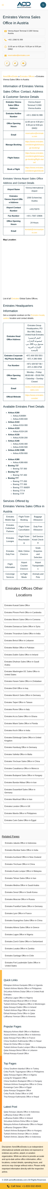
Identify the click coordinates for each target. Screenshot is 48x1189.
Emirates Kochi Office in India (17, 730)
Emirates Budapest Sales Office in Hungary (23, 775)
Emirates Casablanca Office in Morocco (21, 768)
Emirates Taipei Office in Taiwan (18, 702)
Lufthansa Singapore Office (15, 1127)
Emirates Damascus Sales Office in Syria (22, 626)
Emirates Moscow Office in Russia (20, 899)
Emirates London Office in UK (17, 806)
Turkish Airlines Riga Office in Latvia (19, 1010)
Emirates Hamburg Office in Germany (20, 747)
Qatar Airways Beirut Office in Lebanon (20, 1050)
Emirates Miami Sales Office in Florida (21, 723)
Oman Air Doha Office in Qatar (17, 1044)
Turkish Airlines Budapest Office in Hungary (23, 1131)
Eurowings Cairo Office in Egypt (18, 1087)
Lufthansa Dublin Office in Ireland (18, 1118)
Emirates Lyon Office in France (18, 913)
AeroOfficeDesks (10, 76)
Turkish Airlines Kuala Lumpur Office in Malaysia (25, 1047)
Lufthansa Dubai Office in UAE (17, 1115)
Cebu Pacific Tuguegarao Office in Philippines (24, 1072)
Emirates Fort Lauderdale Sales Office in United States (22, 964)
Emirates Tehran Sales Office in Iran (20, 878)
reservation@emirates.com (19, 55)
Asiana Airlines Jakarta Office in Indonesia (22, 1035)
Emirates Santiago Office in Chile (19, 956)
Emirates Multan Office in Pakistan (19, 648)
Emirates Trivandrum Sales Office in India (22, 634)
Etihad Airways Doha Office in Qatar (19, 1013)
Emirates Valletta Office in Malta (18, 754)
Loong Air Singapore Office (15, 1078)
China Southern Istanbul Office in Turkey (21, 1069)
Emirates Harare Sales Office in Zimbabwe (23, 681)
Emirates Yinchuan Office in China (20, 864)
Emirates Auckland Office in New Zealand (23, 857)
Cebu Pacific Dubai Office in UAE (18, 1094)
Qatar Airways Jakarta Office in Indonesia (22, 1112)
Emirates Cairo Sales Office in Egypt (20, 820)
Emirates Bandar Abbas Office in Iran (20, 782)
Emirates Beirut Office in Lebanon (19, 641)
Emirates (15, 299)
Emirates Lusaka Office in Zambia (19, 949)
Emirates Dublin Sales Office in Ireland (21, 655)
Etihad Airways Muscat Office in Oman (20, 1001)
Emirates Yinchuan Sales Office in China (22, 761)
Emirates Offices (27, 76)
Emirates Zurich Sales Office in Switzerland (24, 941)
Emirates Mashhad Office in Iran (18, 799)
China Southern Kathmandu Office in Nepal (22, 1041)
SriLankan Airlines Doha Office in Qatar (21, 1121)
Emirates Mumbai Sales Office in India (21, 850)
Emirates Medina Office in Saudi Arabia (22, 885)
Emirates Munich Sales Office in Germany (22, 695)
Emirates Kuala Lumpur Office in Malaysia (23, 871)
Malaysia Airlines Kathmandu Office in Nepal (23, 1124)
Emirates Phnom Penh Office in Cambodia (22, 612)
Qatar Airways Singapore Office (17, 1090)
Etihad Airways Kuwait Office (16, 1053)
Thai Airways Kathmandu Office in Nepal (21, 1097)
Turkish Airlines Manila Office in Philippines (22, 988)
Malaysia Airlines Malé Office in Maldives (21, 1032)
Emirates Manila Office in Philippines (20, 813)
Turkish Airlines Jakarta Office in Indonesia (22, 1137)
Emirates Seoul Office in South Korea (21, 892)
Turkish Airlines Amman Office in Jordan (21, 1134)
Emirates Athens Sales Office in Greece (22, 927)
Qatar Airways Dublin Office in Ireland (20, 1007)
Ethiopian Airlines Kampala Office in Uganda (23, 985)
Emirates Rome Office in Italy (17, 709)
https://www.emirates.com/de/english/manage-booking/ (34, 145)
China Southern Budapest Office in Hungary (23, 1081)
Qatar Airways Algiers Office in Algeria (20, 1075)
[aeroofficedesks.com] (24, 5)
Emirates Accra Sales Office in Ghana (20, 716)
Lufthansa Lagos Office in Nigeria (18, 998)
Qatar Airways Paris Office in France (19, 1038)
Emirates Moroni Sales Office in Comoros (22, 619)
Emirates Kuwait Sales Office (17, 605)
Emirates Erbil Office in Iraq (16, 688)
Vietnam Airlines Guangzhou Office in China (23, 1084)
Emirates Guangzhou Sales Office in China (23, 920)
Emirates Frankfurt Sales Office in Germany (24, 906)
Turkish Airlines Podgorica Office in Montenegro (24, 1004)
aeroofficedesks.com (18, 1180)
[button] (43, 5)
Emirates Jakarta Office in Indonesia (20, 843)
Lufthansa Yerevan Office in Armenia (19, 1016)
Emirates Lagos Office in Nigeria (19, 934)
